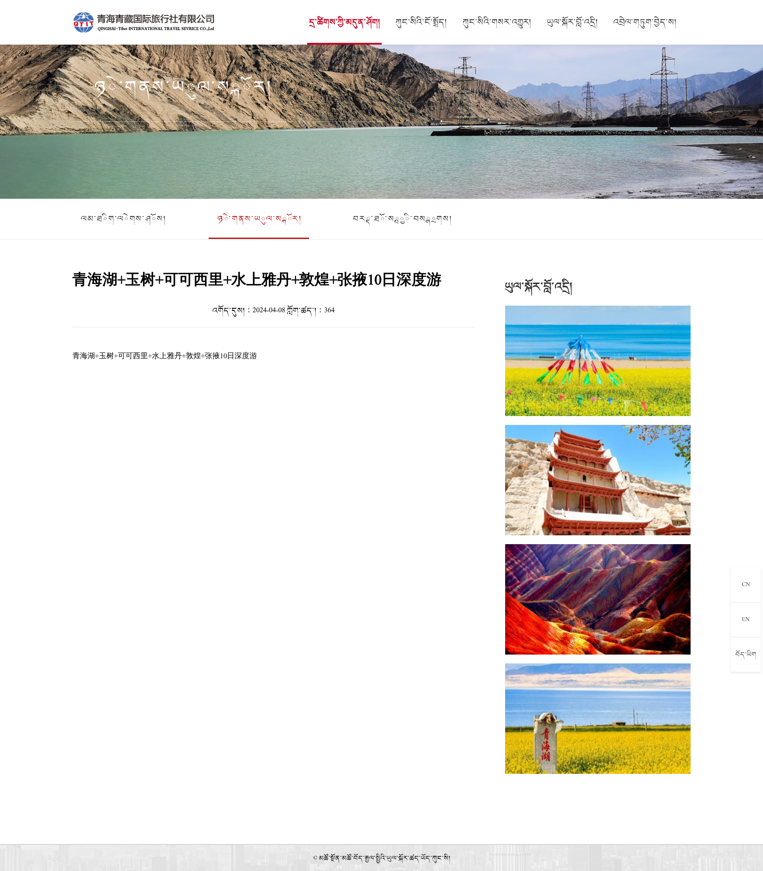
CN (746, 584)
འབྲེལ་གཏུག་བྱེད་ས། (644, 21)
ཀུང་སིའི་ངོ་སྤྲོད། (421, 21)
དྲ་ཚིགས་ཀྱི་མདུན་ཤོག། (344, 21)
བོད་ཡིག (745, 654)
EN (746, 619)
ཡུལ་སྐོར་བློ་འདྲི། (572, 21)
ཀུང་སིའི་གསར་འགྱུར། (497, 21)
